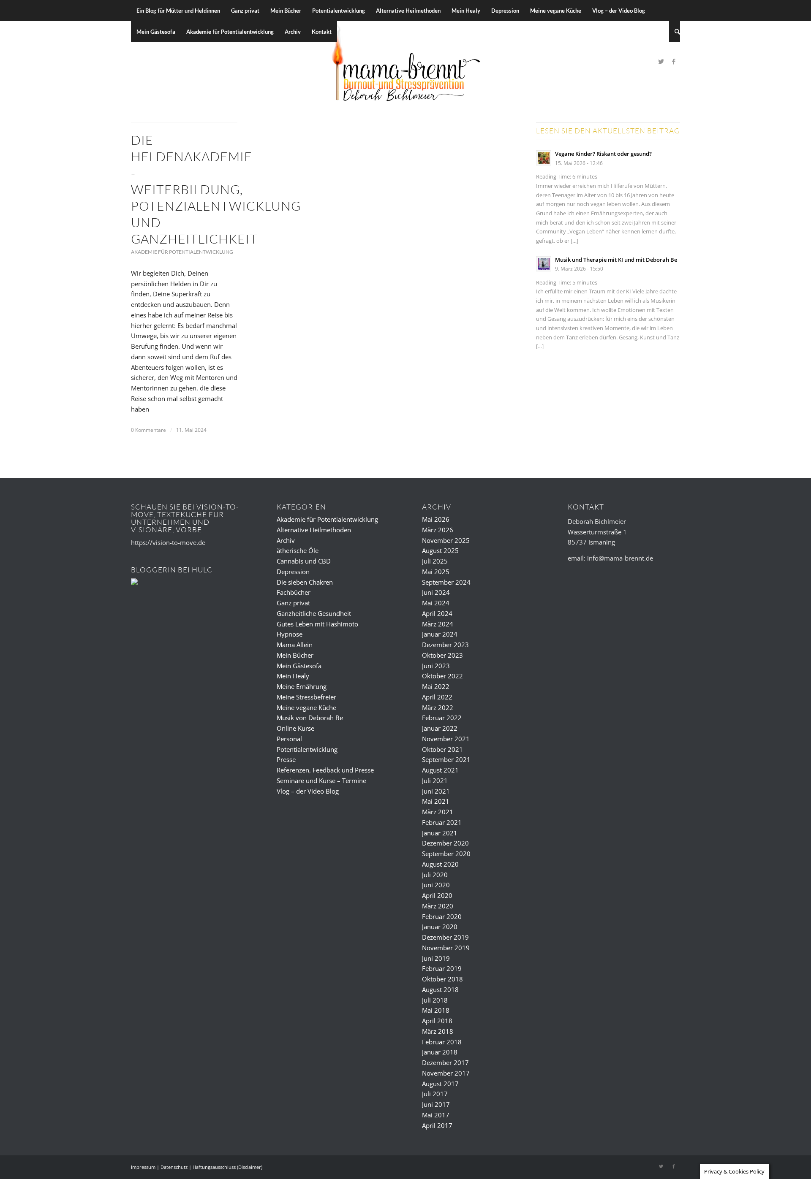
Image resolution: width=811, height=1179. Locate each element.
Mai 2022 (435, 686)
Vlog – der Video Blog (308, 791)
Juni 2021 (436, 791)
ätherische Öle (297, 550)
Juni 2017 (436, 1104)
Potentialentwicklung (307, 749)
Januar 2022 (439, 728)
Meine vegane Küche (306, 707)
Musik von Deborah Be (310, 717)
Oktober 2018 (442, 979)
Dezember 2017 (445, 1062)
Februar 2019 (442, 968)
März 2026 (437, 530)
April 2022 (437, 697)
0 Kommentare (148, 430)
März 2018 (437, 1031)
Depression (293, 571)
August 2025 (440, 550)
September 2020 (446, 853)
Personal (289, 739)
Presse (286, 759)
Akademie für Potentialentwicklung (182, 252)
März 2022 (437, 707)
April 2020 (437, 895)
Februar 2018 (442, 1042)
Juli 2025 (435, 561)
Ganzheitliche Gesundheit (314, 613)
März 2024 (437, 624)
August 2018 (440, 989)
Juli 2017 (435, 1094)
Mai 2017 (435, 1115)
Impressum (143, 1167)
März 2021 (437, 812)
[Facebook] (673, 61)
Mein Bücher (295, 655)
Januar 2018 (439, 1052)
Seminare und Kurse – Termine (321, 780)
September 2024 (446, 582)
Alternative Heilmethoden (314, 530)
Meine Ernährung (302, 686)
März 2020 (437, 906)
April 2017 (437, 1125)
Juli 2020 (435, 874)
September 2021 (446, 759)
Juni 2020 (436, 885)
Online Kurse (295, 728)
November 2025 (446, 540)
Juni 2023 (436, 665)
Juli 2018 (435, 1000)
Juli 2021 (435, 780)
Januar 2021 (439, 833)
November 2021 (446, 739)
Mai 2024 (435, 603)
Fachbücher (293, 592)
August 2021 (440, 770)
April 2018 (437, 1020)
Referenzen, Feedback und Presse (325, 770)
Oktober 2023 (442, 655)
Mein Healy (293, 676)
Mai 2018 (435, 1010)
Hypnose (289, 634)
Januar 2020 (439, 926)
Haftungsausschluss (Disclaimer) (227, 1167)
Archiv (286, 540)
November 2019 (446, 947)
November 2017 (446, 1073)
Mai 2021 (435, 801)
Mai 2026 (435, 519)
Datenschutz (174, 1167)
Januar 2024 (439, 634)
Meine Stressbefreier (306, 697)
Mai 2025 (435, 571)
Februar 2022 (442, 717)
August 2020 (440, 864)
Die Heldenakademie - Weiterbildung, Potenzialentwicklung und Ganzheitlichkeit (216, 189)
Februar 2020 (442, 916)
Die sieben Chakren (305, 582)
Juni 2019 (436, 958)
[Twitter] (661, 61)
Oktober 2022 (442, 676)
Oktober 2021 (442, 749)
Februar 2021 (442, 822)
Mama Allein (295, 644)
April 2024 (437, 613)
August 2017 (440, 1083)
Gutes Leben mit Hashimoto (317, 624)
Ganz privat (293, 603)
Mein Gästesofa (299, 665)
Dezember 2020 (445, 843)
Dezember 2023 (445, 644)
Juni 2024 (436, 592)
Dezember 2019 (445, 937)
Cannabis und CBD (304, 561)
